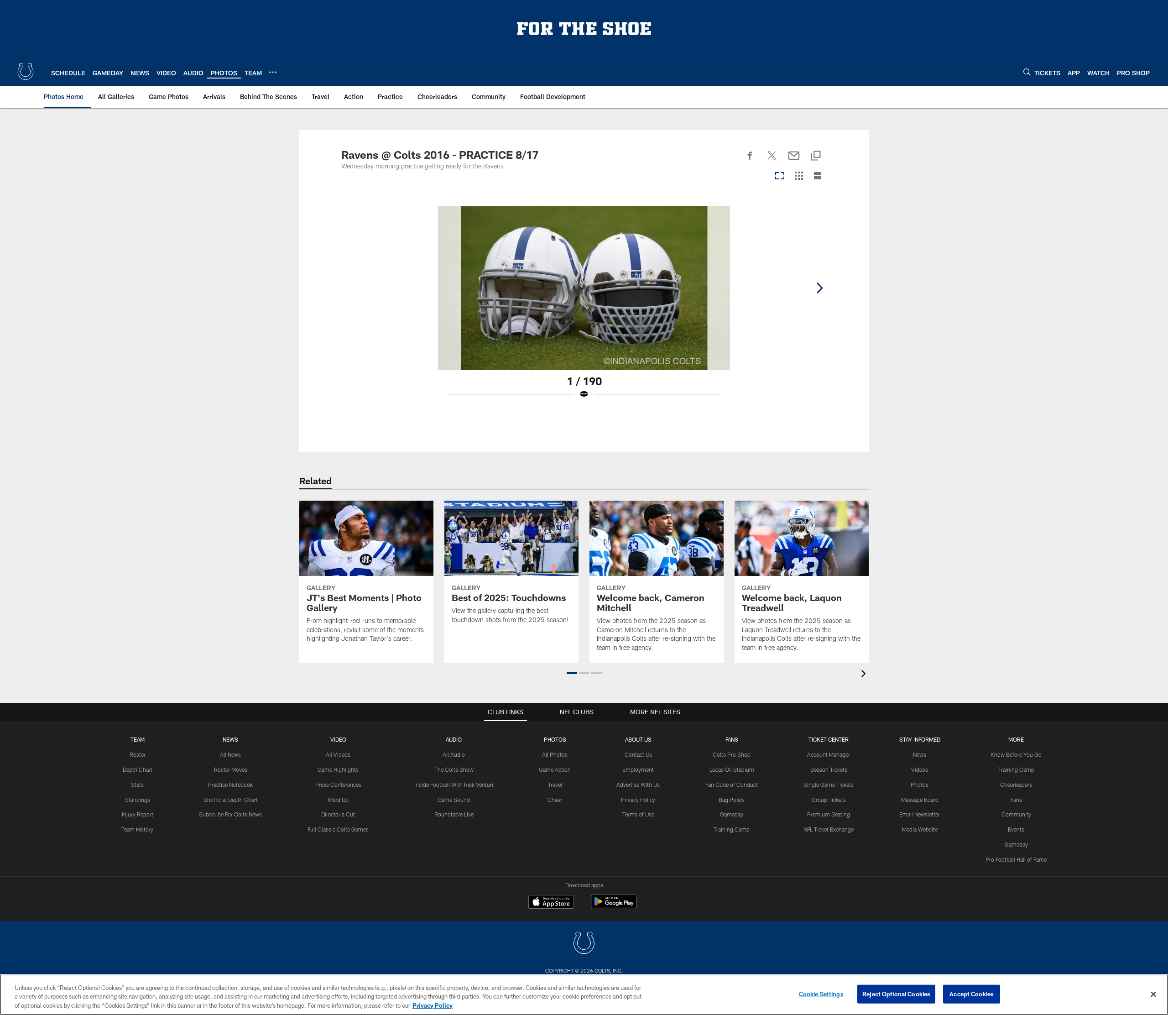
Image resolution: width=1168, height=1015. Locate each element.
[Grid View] (798, 176)
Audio (454, 739)
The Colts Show (454, 769)
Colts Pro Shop (732, 754)
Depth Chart (137, 769)
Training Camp (732, 829)
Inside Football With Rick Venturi (453, 784)
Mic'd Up (338, 799)
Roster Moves (230, 769)
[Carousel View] (780, 176)
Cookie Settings (821, 993)
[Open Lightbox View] (584, 308)
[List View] (817, 176)
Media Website (920, 829)
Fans (1016, 799)
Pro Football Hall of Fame (1016, 859)
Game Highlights (338, 769)
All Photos (555, 754)
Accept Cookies (971, 993)
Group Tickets (829, 799)
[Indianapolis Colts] (584, 944)
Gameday (731, 814)
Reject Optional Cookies (896, 993)
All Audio (454, 754)
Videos (919, 769)
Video (338, 739)
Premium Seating (828, 814)
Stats (137, 784)
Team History (137, 829)
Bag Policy (732, 799)
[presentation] (865, 675)
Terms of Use (638, 814)
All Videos (338, 754)
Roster (138, 754)
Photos (555, 739)
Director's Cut (338, 814)
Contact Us (638, 754)
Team (137, 739)
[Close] (1153, 994)
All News (230, 754)
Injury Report (137, 814)
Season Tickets (828, 769)
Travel (555, 784)
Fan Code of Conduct (731, 784)
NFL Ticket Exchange (828, 829)
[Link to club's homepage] (25, 72)
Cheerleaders (1016, 784)
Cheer (555, 799)
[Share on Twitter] (772, 160)
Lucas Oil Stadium (731, 769)
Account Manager (828, 754)
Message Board (920, 799)
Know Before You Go (1016, 754)
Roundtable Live (454, 814)
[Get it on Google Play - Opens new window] (614, 906)
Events (1016, 829)
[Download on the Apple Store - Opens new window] (551, 902)
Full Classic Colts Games (338, 829)
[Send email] (794, 160)
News (230, 739)
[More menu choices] (272, 72)
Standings (137, 799)
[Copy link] (815, 156)
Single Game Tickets (828, 784)
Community (1016, 814)
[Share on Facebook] (750, 160)
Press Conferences (338, 784)
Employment (638, 769)
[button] (572, 673)
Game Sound (454, 799)
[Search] (1027, 72)
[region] (584, 994)
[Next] (819, 288)
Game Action (555, 769)
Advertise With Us (638, 784)
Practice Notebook (230, 784)
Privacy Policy (638, 799)
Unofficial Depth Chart (230, 799)
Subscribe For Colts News (230, 814)
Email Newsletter (919, 814)
